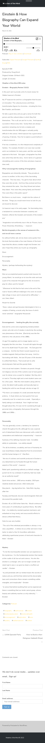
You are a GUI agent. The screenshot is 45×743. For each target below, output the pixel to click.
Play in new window (16, 54)
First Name (6, 682)
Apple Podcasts (15, 60)
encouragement (9, 617)
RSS (8, 63)
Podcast (14, 604)
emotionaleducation (11, 614)
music (31, 617)
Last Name (6, 690)
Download (27, 54)
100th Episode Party (12, 634)
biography (8, 611)
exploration (22, 617)
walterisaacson (18, 621)
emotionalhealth (26, 614)
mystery (7, 621)
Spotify (37, 60)
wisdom (29, 621)
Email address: (7, 698)
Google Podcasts (28, 60)
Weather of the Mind (11, 3)
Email (4, 63)
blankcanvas (19, 611)
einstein (29, 611)
